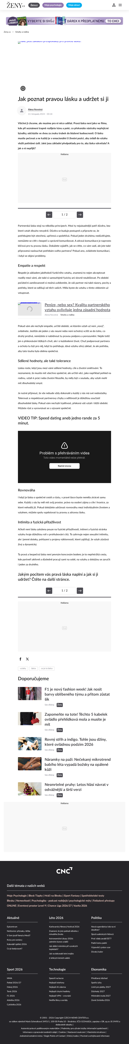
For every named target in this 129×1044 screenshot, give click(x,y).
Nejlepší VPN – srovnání (60, 996)
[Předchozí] (49, 215)
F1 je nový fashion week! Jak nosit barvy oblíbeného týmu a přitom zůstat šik (77, 694)
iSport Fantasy (72, 895)
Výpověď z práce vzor (100, 948)
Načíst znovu (64, 466)
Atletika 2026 (13, 1000)
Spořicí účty (96, 983)
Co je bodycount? (14, 949)
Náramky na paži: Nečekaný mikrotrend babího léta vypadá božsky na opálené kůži (78, 765)
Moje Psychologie (17, 895)
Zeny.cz (7, 32)
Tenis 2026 (12, 992)
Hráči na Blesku (53, 895)
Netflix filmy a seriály (58, 1000)
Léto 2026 (56, 918)
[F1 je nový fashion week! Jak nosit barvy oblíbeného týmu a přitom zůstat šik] (30, 697)
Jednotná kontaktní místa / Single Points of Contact (42, 1036)
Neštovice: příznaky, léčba (18, 931)
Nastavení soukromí (76, 1032)
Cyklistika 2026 (14, 1005)
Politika (96, 918)
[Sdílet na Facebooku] (20, 659)
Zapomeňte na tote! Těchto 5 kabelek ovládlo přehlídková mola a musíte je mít (76, 719)
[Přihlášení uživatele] (114, 5)
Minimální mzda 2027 (101, 996)
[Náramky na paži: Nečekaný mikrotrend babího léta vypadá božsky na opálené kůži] (30, 767)
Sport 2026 (15, 969)
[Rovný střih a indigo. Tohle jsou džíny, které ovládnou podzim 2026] (30, 744)
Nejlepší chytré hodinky (59, 992)
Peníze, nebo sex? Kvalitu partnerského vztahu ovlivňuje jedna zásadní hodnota (77, 307)
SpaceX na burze (56, 978)
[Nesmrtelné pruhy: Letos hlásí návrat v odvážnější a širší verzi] (30, 789)
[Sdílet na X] (27, 659)
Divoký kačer (97, 952)
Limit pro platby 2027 (101, 987)
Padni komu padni (99, 943)
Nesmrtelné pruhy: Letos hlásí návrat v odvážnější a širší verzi (76, 787)
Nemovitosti (23, 900)
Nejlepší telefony (56, 983)
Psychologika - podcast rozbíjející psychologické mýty (61, 900)
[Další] (80, 215)
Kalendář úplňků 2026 (17, 944)
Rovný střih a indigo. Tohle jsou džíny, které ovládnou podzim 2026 (76, 742)
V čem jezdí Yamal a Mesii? (18, 936)
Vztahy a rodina (22, 32)
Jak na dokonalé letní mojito (61, 954)
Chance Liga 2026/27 (60, 906)
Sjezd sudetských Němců (102, 934)
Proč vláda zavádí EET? (101, 939)
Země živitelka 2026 (100, 1000)
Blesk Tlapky (36, 895)
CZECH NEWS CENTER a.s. (76, 1018)
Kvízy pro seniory (14, 940)
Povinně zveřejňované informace (94, 1036)
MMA (9, 978)
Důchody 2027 (98, 992)
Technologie (57, 969)
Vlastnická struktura (96, 1032)
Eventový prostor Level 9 (32, 906)
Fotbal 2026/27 (14, 983)
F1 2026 (11, 996)
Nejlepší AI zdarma (57, 987)
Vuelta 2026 (80, 906)
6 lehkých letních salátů (59, 958)
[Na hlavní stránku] (16, 5)
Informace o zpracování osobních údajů (40, 1032)
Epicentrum (12, 927)
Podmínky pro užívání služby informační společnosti (84, 1029)
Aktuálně (13, 918)
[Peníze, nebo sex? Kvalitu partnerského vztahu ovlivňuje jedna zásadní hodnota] (30, 309)
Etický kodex (73, 1036)
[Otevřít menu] (120, 5)
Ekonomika (98, 969)
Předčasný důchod (99, 978)
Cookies (62, 1032)
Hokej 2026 (12, 987)
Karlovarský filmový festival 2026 (64, 927)
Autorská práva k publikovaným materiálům (40, 1029)
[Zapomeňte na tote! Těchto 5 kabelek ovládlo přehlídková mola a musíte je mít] (30, 722)
